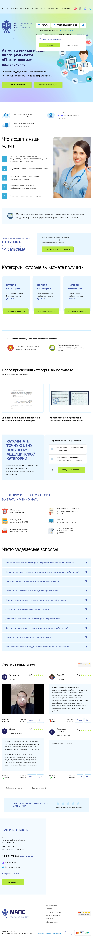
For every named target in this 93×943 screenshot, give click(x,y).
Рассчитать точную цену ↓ (58, 249)
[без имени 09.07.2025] (23, 699)
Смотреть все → (39, 788)
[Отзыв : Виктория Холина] (53, 777)
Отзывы (35, 8)
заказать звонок (26, 856)
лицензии (61, 115)
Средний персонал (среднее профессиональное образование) (69, 459)
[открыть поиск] (83, 25)
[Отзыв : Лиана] (6, 777)
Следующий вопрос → (71, 470)
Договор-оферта (52, 922)
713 (80, 720)
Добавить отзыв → (14, 788)
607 (32, 720)
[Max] (85, 8)
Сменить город (72, 45)
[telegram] (90, 8)
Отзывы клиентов (53, 915)
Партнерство (53, 8)
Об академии (12, 8)
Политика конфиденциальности (49, 933)
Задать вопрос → (13, 882)
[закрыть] (84, 36)
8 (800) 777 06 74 (10, 856)
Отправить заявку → (16, 311)
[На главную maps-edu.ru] (17, 26)
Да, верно (49, 45)
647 (32, 777)
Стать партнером (53, 912)
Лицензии (24, 8)
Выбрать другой (66, 30)
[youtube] (75, 9)
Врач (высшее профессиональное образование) (69, 449)
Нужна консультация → (48, 85)
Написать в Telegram (12, 867)
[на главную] (2, 8)
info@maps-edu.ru (10, 874)
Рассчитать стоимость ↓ (16, 85)
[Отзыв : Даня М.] (53, 721)
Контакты (66, 8)
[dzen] (80, 8)
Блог (43, 8)
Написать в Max (11, 863)
